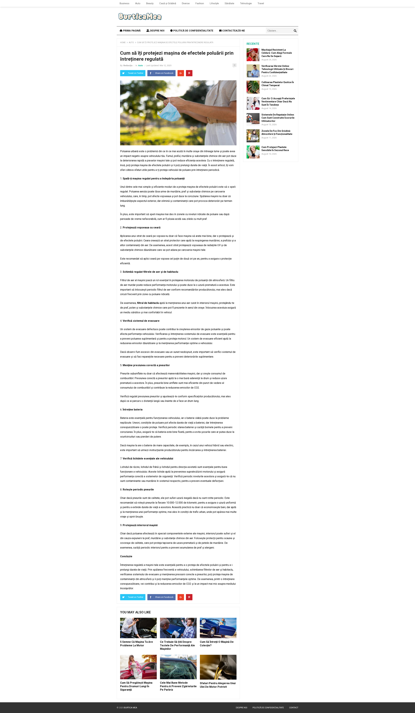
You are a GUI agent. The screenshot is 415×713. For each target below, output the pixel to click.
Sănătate (229, 3)
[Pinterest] (189, 73)
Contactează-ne (233, 30)
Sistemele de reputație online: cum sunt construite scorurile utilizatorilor (277, 117)
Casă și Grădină (167, 3)
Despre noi (156, 30)
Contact (293, 707)
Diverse (186, 3)
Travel (261, 3)
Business (124, 3)
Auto (137, 3)
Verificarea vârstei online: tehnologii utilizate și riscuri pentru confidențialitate (277, 69)
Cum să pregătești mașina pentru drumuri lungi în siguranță (136, 686)
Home (123, 42)
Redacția (127, 65)
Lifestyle (214, 3)
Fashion (200, 3)
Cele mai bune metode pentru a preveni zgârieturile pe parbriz (178, 686)
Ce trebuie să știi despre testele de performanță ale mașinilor (177, 645)
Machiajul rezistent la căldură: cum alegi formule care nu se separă (276, 53)
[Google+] (181, 73)
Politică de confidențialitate (193, 30)
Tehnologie (246, 3)
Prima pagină (131, 30)
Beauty (150, 3)
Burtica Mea (130, 707)
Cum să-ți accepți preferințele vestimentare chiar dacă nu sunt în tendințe (278, 101)
